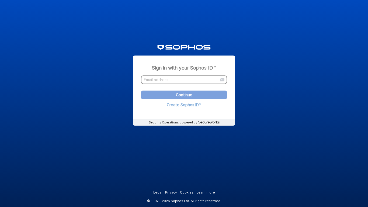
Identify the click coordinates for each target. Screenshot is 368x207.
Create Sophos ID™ (184, 104)
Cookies (186, 192)
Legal (157, 192)
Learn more (205, 192)
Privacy (171, 192)
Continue (184, 95)
